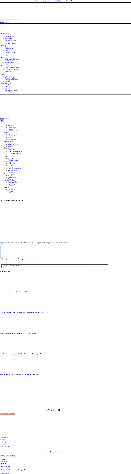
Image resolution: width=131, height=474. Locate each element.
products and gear (45, 243)
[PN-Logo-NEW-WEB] (65, 17)
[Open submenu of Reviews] (10, 162)
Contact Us (4, 461)
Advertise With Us (6, 465)
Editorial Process (6, 463)
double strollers (63, 243)
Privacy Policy (5, 466)
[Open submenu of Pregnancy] (8, 33)
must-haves (54, 243)
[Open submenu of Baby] (5, 45)
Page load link (4, 473)
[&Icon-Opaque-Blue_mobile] (53, 117)
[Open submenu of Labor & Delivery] (15, 181)
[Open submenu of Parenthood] (9, 66)
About (3, 460)
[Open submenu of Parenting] (10, 148)
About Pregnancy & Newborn (11, 265)
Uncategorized (6, 259)
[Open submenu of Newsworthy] (10, 83)
